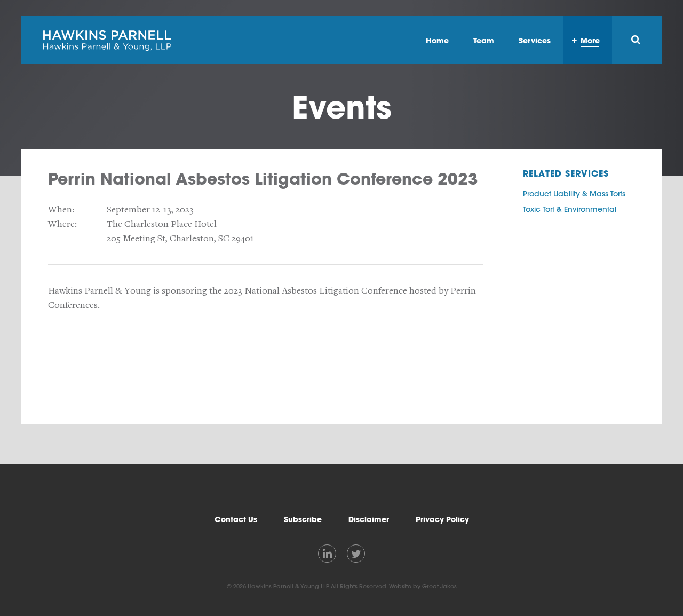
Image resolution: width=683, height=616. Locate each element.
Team (483, 40)
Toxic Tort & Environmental (569, 209)
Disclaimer (368, 519)
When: (61, 209)
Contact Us (236, 519)
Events (342, 107)
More (590, 40)
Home (437, 40)
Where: (62, 224)
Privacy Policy (442, 519)
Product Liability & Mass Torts (574, 194)
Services (535, 40)
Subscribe (303, 519)
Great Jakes (439, 586)
